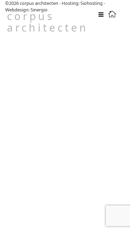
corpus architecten (47, 22)
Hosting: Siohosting (83, 3)
